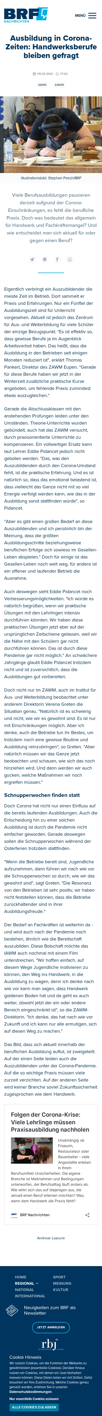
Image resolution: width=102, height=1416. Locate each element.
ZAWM (59, 85)
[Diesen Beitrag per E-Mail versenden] (32, 259)
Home (20, 1277)
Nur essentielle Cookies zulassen (34, 1399)
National (24, 1289)
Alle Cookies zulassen (34, 1407)
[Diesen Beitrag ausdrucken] (45, 259)
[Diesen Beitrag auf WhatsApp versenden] (70, 259)
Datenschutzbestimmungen (30, 1392)
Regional (24, 1283)
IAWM (42, 85)
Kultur (60, 1289)
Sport (59, 1277)
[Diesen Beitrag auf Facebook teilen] (57, 259)
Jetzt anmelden (51, 1327)
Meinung (62, 1283)
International (30, 1296)
